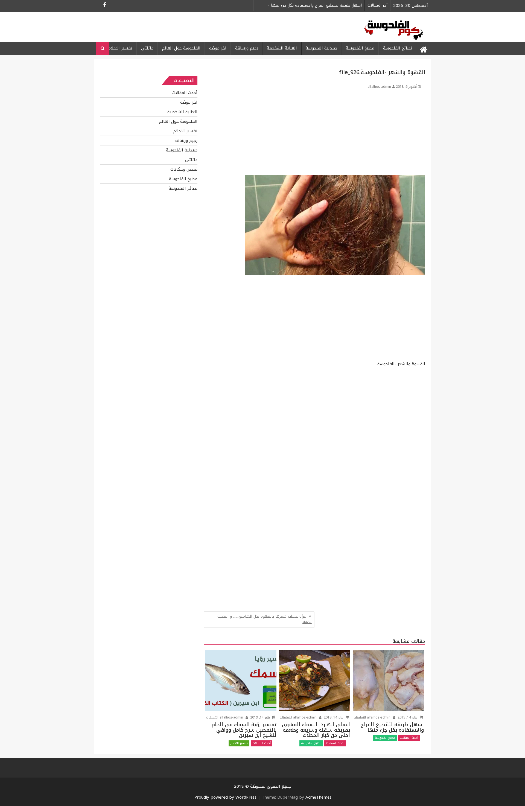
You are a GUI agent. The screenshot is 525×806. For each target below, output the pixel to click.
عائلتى (147, 48)
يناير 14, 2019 (260, 717)
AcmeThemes (318, 797)
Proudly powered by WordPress (225, 797)
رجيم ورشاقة (246, 48)
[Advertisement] (314, 134)
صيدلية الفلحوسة (321, 48)
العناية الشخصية (282, 48)
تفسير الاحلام (120, 48)
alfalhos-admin (379, 87)
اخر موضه (217, 48)
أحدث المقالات (261, 743)
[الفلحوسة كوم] (423, 48)
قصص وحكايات (183, 169)
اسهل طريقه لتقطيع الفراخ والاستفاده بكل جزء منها (315, 5)
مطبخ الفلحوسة (360, 48)
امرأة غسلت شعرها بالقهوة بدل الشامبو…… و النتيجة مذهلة (265, 619)
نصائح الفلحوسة (397, 48)
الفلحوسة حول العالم (181, 48)
